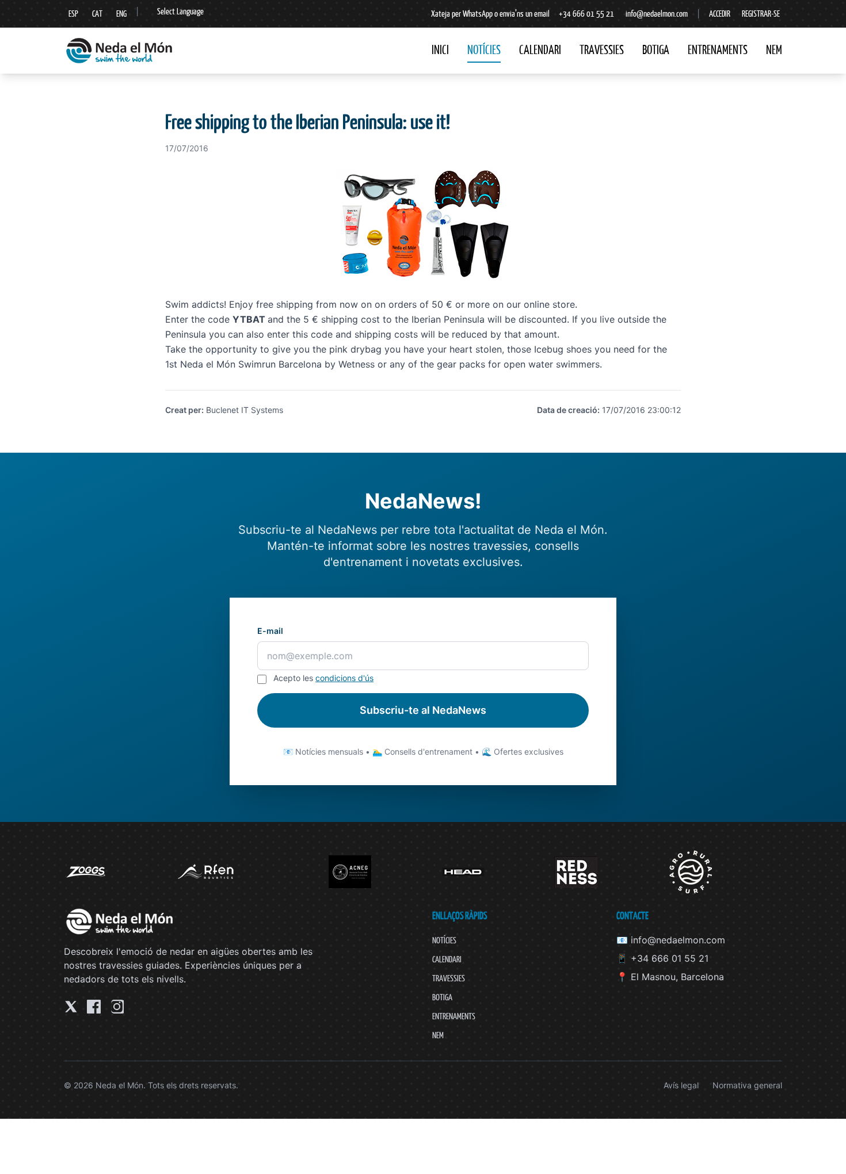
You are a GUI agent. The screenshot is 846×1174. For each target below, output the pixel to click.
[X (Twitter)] (71, 1007)
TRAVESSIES (602, 50)
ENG (121, 13)
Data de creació (567, 410)
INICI (440, 50)
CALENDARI (540, 50)
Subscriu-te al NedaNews (423, 710)
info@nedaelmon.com (657, 13)
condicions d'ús (344, 678)
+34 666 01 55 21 (586, 13)
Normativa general (747, 1085)
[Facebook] (94, 1007)
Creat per (183, 410)
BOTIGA (655, 50)
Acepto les (323, 678)
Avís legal (681, 1085)
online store (549, 304)
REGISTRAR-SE (761, 13)
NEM (774, 50)
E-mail (270, 631)
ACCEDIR (719, 13)
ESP (73, 13)
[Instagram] (117, 1007)
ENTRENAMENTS (718, 50)
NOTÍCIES (484, 50)
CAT (97, 13)
